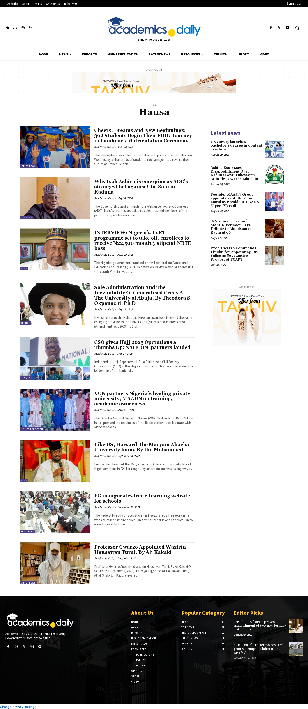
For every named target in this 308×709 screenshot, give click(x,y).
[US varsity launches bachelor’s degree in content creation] (274, 149)
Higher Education (32, 429)
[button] (297, 27)
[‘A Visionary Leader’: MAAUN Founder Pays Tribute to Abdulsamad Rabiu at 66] (274, 228)
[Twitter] (279, 28)
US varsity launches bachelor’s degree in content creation (236, 146)
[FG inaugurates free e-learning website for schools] (55, 512)
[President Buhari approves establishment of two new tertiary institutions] (296, 626)
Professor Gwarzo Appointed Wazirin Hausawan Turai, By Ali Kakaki (140, 549)
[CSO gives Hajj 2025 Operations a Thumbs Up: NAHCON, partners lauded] (55, 358)
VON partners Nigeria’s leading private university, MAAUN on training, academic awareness (142, 399)
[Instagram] (16, 646)
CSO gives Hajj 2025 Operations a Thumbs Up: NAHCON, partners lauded (142, 345)
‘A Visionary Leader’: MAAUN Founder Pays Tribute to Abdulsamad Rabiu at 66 (231, 227)
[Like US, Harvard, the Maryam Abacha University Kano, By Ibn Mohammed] (55, 461)
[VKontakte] (32, 646)
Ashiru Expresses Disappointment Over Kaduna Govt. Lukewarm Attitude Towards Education (236, 173)
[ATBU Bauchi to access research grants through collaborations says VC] (296, 649)
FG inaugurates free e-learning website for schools (142, 498)
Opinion (25, 323)
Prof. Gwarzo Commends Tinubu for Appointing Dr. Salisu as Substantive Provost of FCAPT (234, 254)
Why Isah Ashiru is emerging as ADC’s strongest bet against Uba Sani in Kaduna (141, 187)
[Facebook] (271, 28)
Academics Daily (104, 147)
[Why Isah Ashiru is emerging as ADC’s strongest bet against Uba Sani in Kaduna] (55, 198)
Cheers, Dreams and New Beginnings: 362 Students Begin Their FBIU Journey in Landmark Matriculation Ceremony (143, 136)
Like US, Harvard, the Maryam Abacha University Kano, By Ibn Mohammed (141, 447)
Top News (26, 217)
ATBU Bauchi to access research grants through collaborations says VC (258, 649)
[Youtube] (288, 28)
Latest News (28, 166)
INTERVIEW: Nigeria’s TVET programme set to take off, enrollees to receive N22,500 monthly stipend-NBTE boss (142, 241)
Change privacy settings (18, 707)
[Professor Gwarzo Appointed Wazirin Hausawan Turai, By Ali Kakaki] (55, 563)
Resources (27, 531)
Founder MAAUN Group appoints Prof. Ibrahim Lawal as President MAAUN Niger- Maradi (235, 200)
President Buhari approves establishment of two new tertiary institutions (259, 626)
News (24, 268)
